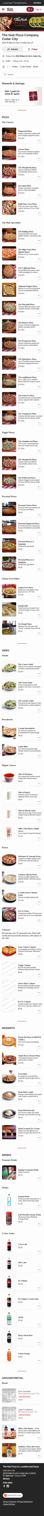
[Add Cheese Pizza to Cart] (39, 158)
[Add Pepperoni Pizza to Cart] (39, 140)
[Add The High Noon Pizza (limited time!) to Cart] (39, 259)
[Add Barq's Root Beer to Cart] (39, 1342)
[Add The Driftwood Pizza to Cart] (39, 487)
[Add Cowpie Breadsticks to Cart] (39, 737)
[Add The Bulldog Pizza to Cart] (39, 241)
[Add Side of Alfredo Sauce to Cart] (39, 820)
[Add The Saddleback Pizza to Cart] (39, 386)
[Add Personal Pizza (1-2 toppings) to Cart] (39, 551)
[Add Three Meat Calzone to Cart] (39, 992)
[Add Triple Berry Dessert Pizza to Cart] (39, 1065)
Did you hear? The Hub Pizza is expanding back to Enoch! (15, 3)
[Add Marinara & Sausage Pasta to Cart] (39, 865)
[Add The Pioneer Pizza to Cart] (39, 332)
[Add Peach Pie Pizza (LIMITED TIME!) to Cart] (39, 1046)
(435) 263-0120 (9, 1471)
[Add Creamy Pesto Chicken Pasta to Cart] (39, 902)
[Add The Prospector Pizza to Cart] (39, 350)
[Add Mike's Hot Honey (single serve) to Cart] (39, 838)
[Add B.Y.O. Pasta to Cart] (39, 920)
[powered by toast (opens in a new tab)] (13, 1495)
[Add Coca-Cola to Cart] (39, 1251)
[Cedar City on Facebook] (4, 1486)
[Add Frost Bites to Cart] (39, 1083)
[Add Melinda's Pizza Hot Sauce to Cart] (39, 1456)
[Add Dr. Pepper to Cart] (39, 1288)
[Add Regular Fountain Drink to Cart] (39, 1178)
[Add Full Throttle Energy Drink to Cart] (39, 1224)
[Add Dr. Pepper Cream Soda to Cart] (39, 1306)
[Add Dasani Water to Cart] (39, 1206)
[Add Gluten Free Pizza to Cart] (39, 597)
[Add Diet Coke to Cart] (39, 1270)
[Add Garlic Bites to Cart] (39, 756)
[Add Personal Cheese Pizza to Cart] (39, 514)
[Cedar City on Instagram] (7, 1486)
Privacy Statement (24, 1502)
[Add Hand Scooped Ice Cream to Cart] (39, 1138)
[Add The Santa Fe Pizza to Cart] (39, 405)
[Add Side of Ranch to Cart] (39, 801)
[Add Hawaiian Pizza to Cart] (39, 195)
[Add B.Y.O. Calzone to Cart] (39, 1011)
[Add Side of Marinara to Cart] (39, 783)
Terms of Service (9, 1502)
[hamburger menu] (3, 9)
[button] (4, 1)
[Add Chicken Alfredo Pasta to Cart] (39, 884)
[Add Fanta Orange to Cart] (39, 1361)
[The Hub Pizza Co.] (10, 9)
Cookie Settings (9, 1504)
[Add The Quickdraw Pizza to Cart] (39, 368)
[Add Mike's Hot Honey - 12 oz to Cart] (39, 1437)
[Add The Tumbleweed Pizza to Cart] (39, 450)
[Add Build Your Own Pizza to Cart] (39, 213)
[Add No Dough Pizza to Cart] (39, 633)
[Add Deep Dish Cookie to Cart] (39, 1101)
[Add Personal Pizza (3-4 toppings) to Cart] (39, 569)
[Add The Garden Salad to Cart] (39, 710)
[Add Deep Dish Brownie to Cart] (39, 1119)
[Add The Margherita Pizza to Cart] (39, 177)
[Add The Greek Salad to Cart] (39, 692)
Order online (7, 1483)
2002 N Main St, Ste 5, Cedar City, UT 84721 (19, 1473)
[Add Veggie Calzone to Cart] (39, 974)
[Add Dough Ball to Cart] (39, 615)
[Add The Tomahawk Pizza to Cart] (39, 423)
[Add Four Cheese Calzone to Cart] (39, 956)
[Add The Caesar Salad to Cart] (39, 673)
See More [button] (37, 3)
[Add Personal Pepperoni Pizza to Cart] (39, 533)
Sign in (38, 9)
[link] (15, 66)
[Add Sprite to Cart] (39, 1324)
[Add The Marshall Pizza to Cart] (39, 313)
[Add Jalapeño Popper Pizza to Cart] (39, 295)
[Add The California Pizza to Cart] (39, 277)
